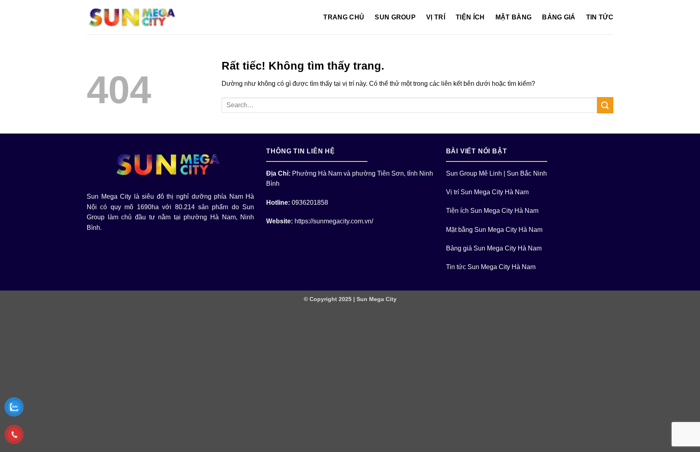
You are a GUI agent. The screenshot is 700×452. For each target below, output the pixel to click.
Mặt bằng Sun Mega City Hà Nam (494, 229)
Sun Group (395, 17)
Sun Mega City (376, 299)
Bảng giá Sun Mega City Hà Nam (494, 248)
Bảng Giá (559, 17)
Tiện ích (470, 17)
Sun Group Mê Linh (474, 173)
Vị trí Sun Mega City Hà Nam (487, 192)
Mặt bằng (513, 17)
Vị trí (435, 17)
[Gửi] (605, 105)
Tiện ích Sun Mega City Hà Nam (492, 210)
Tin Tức (599, 17)
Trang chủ (343, 17)
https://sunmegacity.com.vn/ (334, 221)
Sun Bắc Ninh (527, 173)
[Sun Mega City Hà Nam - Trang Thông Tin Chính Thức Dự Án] (134, 17)
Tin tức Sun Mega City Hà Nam (491, 266)
